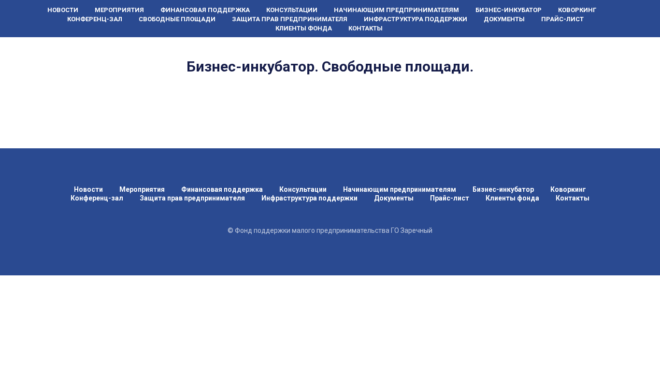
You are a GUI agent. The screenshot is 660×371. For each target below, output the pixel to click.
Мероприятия (119, 10)
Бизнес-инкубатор (508, 10)
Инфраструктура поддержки (415, 19)
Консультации (291, 10)
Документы (504, 19)
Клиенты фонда (303, 28)
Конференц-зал (94, 19)
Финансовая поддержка (205, 10)
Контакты (365, 28)
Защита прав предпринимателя (289, 19)
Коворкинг (577, 10)
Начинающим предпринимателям (396, 10)
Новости (62, 10)
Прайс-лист (562, 19)
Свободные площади (177, 19)
